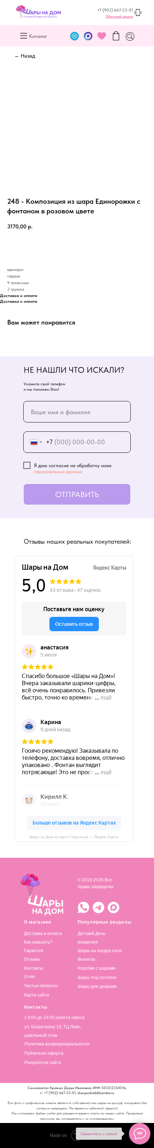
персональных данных (58, 471)
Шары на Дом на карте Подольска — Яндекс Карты (73, 837)
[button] (119, 16)
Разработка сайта (42, 1062)
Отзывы (32, 959)
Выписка (86, 959)
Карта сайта (36, 995)
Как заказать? (38, 942)
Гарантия (33, 950)
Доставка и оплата (43, 933)
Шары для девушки (97, 986)
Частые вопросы (41, 985)
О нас (29, 976)
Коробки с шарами (96, 968)
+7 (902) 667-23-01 (115, 10)
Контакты (33, 968)
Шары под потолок (97, 977)
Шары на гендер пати (100, 950)
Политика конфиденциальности (57, 1043)
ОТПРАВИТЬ (77, 494)
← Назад (24, 56)
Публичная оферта (43, 1053)
